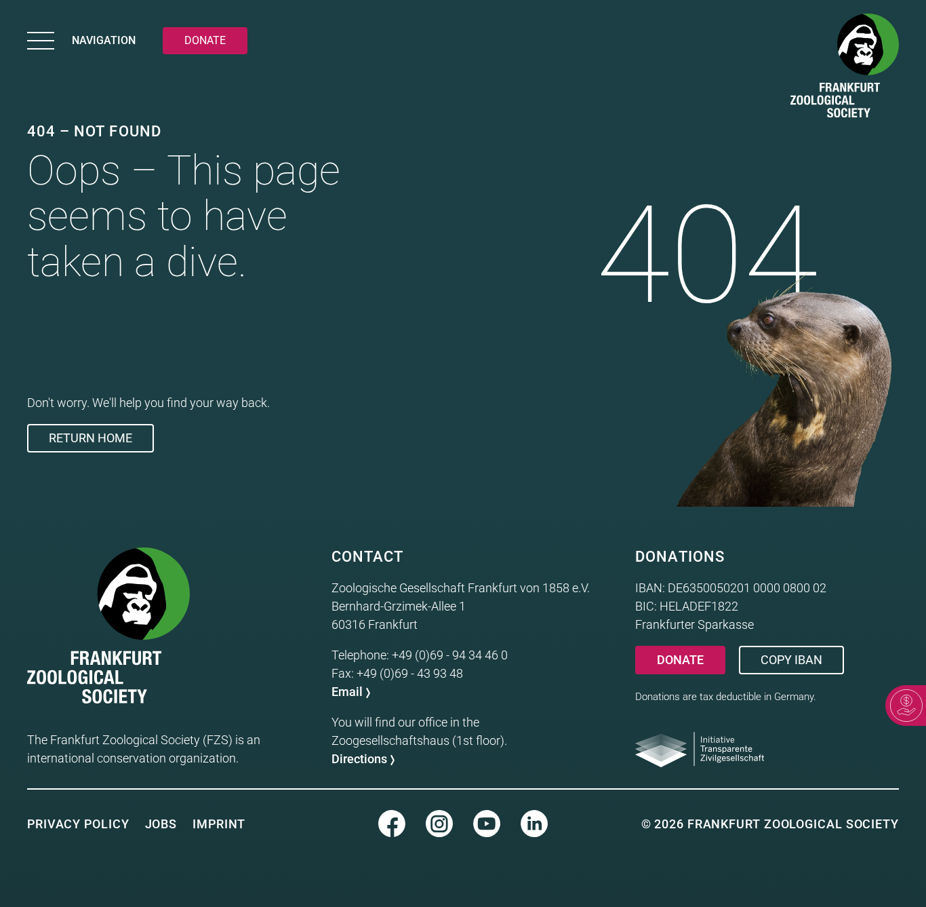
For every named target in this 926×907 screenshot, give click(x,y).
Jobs (161, 824)
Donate (680, 660)
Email (347, 691)
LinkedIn (534, 823)
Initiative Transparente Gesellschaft (699, 749)
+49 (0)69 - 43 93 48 (410, 673)
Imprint (219, 824)
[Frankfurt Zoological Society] (844, 68)
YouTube (486, 823)
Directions (359, 759)
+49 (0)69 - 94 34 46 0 (450, 655)
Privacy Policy (78, 824)
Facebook (391, 823)
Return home (90, 438)
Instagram (439, 823)
